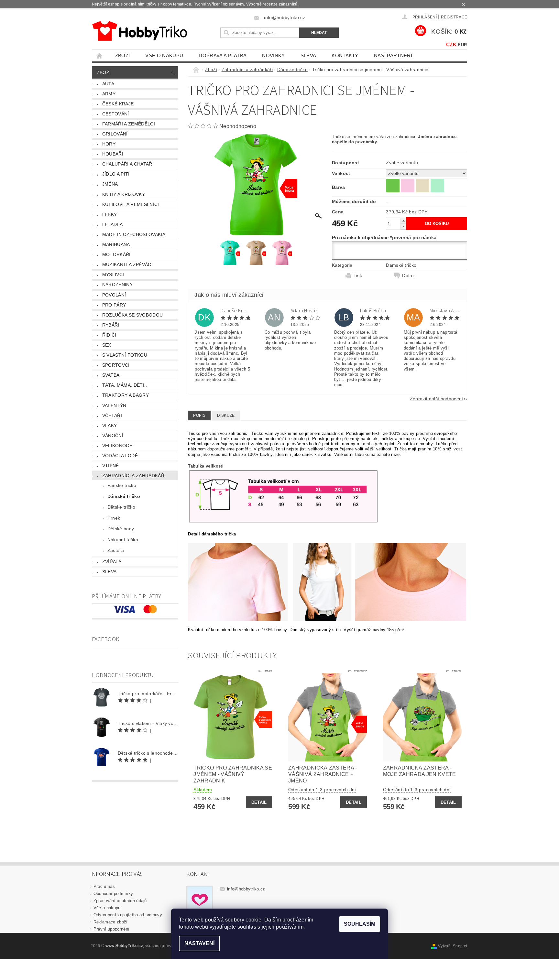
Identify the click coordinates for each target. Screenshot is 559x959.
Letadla (112, 224)
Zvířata (111, 561)
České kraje (118, 103)
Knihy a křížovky (123, 194)
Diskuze (226, 415)
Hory (108, 143)
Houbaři (112, 153)
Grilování (115, 133)
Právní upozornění (111, 929)
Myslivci (113, 274)
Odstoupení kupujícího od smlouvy (127, 914)
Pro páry (114, 304)
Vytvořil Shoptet (452, 946)
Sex (106, 345)
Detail (259, 802)
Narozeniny (117, 284)
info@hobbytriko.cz (246, 889)
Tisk (358, 275)
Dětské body (120, 528)
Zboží (122, 55)
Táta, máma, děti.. (124, 385)
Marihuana (116, 244)
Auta (108, 83)
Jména (110, 184)
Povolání (114, 294)
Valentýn (114, 405)
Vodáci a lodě (120, 455)
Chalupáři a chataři (128, 164)
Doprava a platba (223, 55)
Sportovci (116, 365)
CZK (451, 44)
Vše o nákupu (164, 55)
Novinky (273, 55)
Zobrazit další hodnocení (436, 398)
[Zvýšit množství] (403, 221)
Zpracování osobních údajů (120, 900)
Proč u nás (104, 886)
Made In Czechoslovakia (133, 234)
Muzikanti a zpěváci (127, 264)
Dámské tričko (123, 496)
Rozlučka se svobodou (132, 315)
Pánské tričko (121, 485)
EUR (462, 44)
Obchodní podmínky (113, 893)
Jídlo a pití (116, 174)
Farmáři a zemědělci (128, 123)
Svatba (111, 375)
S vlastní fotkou (124, 355)
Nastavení (199, 943)
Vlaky (109, 425)
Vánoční (112, 435)
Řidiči (109, 335)
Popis (199, 415)
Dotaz (408, 275)
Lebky (109, 214)
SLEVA (308, 55)
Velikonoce (117, 445)
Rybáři (110, 325)
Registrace (454, 17)
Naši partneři (393, 55)
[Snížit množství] (403, 226)
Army (108, 93)
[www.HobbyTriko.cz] (139, 30)
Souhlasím (359, 924)
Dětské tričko (121, 507)
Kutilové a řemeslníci (130, 204)
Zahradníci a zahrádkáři (134, 475)
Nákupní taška (122, 539)
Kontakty (345, 55)
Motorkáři (116, 254)
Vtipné (110, 465)
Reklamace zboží (110, 922)
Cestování (115, 113)
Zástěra (115, 550)
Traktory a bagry (125, 395)
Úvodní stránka (99, 55)
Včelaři (112, 415)
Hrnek (113, 518)
